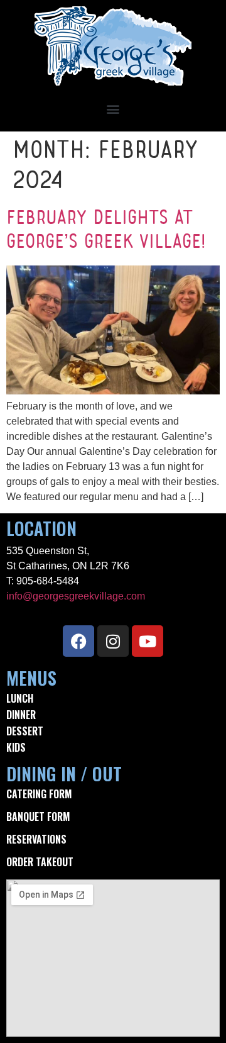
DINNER (21, 714)
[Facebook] (78, 641)
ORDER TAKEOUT (39, 861)
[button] (113, 108)
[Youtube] (147, 641)
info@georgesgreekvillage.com (75, 596)
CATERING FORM (39, 793)
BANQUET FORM (38, 816)
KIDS (16, 747)
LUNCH (19, 698)
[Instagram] (113, 641)
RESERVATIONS (36, 839)
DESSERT (24, 731)
